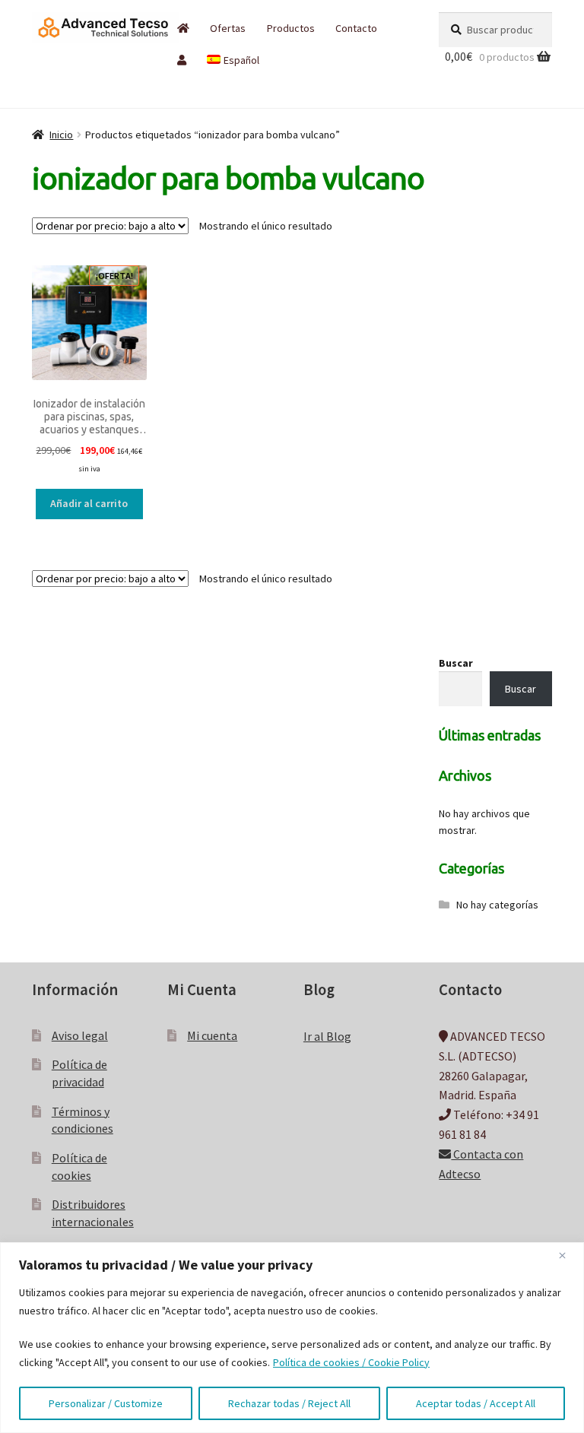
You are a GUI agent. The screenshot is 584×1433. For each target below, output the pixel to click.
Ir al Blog (327, 1036)
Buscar (456, 663)
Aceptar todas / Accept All (475, 1403)
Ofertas (228, 28)
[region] (292, 1337)
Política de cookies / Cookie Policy (351, 1362)
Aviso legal (80, 1035)
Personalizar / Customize (106, 1403)
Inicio (61, 134)
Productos (291, 28)
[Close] (568, 1255)
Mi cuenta (212, 1035)
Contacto (356, 28)
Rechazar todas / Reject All (289, 1403)
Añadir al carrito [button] (89, 503)
